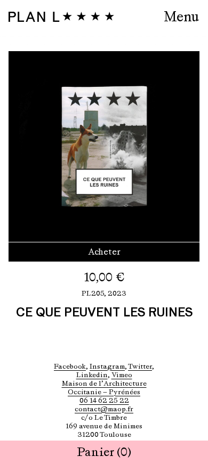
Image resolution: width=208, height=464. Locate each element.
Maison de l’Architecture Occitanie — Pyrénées (104, 387)
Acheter (104, 252)
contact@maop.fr (104, 409)
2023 (117, 293)
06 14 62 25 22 (104, 400)
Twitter (140, 366)
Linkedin (92, 375)
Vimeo (121, 375)
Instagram (107, 366)
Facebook (70, 366)
